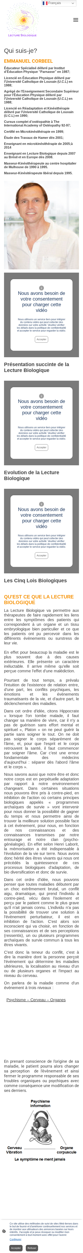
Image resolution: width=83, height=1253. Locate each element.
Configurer (15, 1239)
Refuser (32, 1248)
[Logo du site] (22, 19)
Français (54, 3)
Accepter (41, 339)
